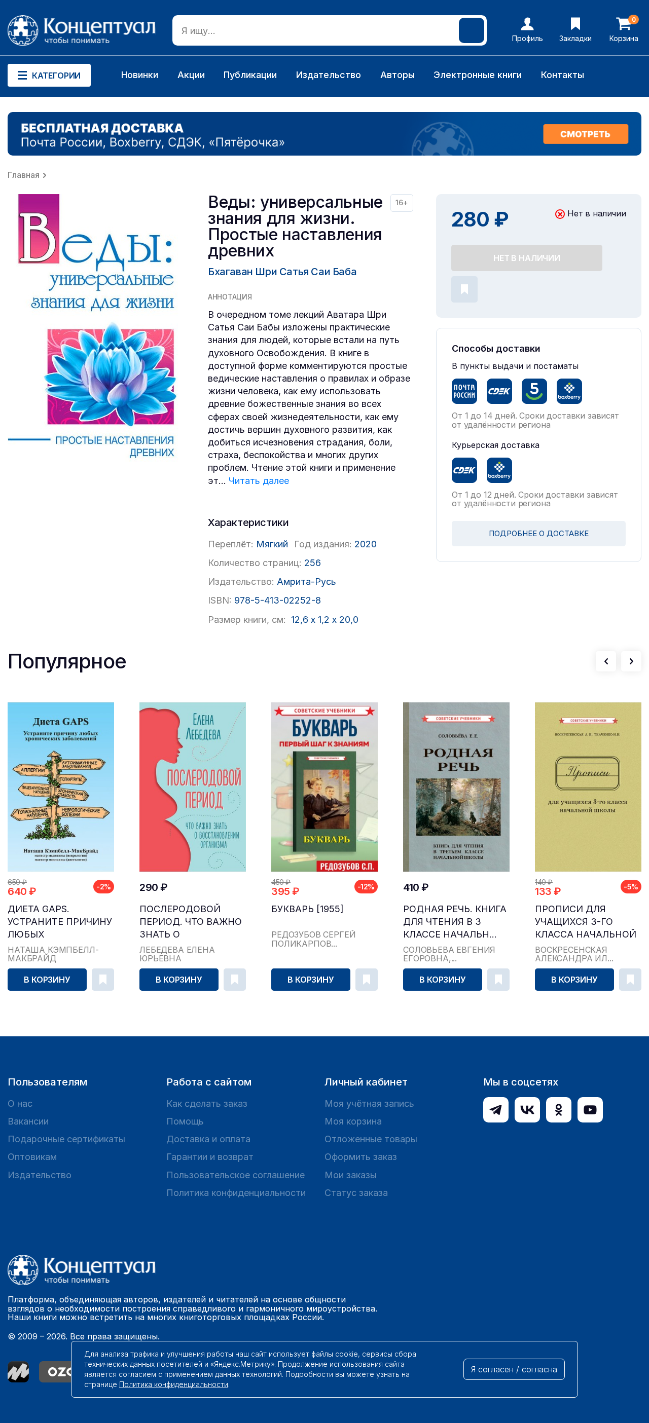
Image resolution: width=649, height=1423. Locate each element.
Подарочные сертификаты (66, 1139)
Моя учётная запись (369, 1103)
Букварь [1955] (307, 909)
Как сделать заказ (206, 1103)
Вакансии (28, 1121)
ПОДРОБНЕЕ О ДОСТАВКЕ (539, 533)
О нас (20, 1103)
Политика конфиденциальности (236, 1192)
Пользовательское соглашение (235, 1175)
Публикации (250, 74)
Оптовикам (32, 1156)
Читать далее (259, 480)
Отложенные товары (370, 1139)
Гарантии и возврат (210, 1156)
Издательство (328, 74)
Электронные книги (478, 74)
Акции (191, 74)
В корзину (47, 980)
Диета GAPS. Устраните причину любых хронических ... (60, 922)
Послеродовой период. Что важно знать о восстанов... (190, 922)
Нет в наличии (526, 258)
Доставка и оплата (208, 1139)
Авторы (397, 74)
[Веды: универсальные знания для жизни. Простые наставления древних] (96, 334)
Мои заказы (350, 1175)
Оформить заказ (360, 1156)
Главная (24, 175)
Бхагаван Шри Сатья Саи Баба (282, 272)
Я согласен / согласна (514, 1369)
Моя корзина (353, 1121)
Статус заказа (356, 1192)
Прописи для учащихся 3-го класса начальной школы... (585, 922)
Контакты (562, 74)
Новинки (139, 74)
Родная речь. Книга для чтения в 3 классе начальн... (455, 922)
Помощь (185, 1121)
